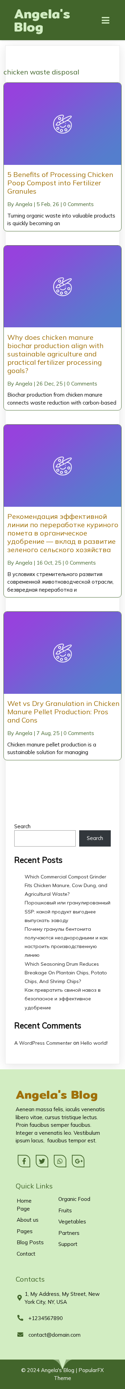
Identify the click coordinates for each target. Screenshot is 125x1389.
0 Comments (78, 204)
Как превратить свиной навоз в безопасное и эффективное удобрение (63, 998)
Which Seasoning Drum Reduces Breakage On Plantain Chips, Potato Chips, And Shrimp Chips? (66, 972)
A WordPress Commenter (43, 1043)
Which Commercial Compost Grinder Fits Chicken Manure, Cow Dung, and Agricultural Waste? (66, 885)
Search (22, 826)
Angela (23, 204)
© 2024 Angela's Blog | (49, 1370)
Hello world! (94, 1043)
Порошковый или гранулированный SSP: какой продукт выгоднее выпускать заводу (67, 911)
